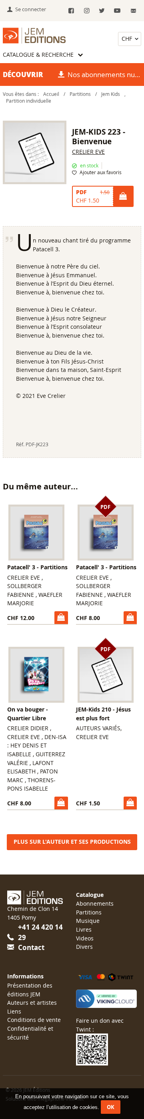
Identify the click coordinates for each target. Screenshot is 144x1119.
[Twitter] (102, 11)
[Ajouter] (123, 197)
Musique (88, 920)
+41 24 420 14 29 (40, 932)
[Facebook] (71, 11)
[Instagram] (87, 11)
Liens (14, 1011)
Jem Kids (111, 94)
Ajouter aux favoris (101, 172)
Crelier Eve (88, 151)
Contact (31, 947)
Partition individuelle (28, 101)
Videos (85, 938)
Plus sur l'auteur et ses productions (72, 842)
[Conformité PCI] (106, 999)
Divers (84, 946)
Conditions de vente (34, 1020)
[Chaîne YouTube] (117, 11)
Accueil (51, 94)
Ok (110, 1107)
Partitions (80, 94)
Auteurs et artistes (32, 1002)
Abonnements (95, 903)
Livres (84, 929)
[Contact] (133, 11)
